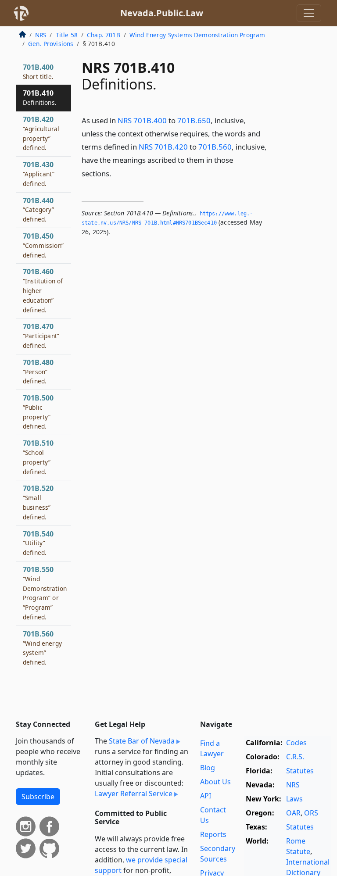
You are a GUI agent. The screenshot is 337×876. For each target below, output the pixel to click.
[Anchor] (116, 173)
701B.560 (215, 147)
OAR (293, 813)
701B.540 (38, 543)
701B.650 (194, 120)
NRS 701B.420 (163, 147)
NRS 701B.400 (142, 120)
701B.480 (38, 372)
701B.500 (38, 411)
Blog (207, 767)
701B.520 (38, 502)
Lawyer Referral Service (133, 793)
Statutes (300, 771)
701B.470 (41, 336)
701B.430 (38, 174)
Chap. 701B (103, 35)
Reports (213, 834)
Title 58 (67, 35)
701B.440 (38, 210)
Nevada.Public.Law (161, 13)
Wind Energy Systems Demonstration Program (197, 35)
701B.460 (43, 290)
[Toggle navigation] (309, 13)
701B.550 (45, 593)
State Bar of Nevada (142, 741)
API (205, 796)
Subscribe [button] (38, 796)
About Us (215, 782)
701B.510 (38, 457)
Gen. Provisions (50, 43)
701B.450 (43, 245)
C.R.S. (295, 757)
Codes (296, 742)
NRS (40, 35)
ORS (311, 813)
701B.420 (41, 133)
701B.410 (40, 97)
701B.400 (38, 71)
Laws (294, 799)
